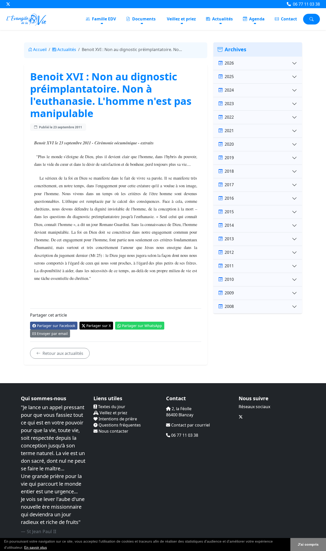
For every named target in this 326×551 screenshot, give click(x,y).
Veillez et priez (181, 19)
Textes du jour (111, 406)
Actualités (222, 19)
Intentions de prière (117, 419)
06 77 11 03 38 (306, 4)
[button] (48, 548)
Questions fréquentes (119, 425)
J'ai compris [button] (308, 544)
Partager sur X (98, 325)
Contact (288, 19)
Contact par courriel (190, 425)
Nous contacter (113, 431)
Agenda (256, 19)
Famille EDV (103, 19)
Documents (143, 19)
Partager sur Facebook (56, 325)
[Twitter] (8, 4)
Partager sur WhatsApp (142, 325)
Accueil (40, 49)
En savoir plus (35, 547)
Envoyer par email (52, 333)
